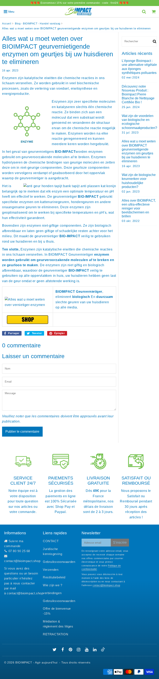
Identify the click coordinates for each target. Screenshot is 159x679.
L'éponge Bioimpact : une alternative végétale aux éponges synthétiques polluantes (139, 67)
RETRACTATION (55, 634)
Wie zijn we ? (52, 585)
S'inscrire (120, 542)
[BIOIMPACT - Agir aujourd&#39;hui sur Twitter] (55, 650)
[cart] (154, 11)
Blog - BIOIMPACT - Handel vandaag (37, 23)
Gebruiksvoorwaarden (59, 561)
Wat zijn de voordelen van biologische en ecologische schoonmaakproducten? (139, 122)
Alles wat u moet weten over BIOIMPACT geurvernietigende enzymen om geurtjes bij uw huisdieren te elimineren (139, 151)
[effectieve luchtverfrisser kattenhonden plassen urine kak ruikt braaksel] (27, 302)
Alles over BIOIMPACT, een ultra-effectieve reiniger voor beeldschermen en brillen (139, 208)
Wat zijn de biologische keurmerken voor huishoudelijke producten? (139, 181)
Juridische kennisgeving (52, 551)
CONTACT (51, 541)
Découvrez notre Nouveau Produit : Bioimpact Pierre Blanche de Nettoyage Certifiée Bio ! (138, 94)
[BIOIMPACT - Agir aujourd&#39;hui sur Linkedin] (95, 650)
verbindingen (52, 593)
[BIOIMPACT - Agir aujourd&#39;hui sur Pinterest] (71, 650)
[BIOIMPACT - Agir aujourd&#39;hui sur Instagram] (79, 650)
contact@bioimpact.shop (22, 561)
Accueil (6, 23)
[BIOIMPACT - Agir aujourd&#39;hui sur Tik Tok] (103, 650)
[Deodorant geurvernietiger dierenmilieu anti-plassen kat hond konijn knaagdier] (27, 319)
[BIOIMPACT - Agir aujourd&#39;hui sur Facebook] (63, 650)
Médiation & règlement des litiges (58, 624)
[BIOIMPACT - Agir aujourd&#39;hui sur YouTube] (87, 650)
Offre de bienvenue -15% (57, 611)
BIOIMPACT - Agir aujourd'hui (36, 662)
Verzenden (50, 569)
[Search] (144, 11)
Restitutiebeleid (54, 577)
